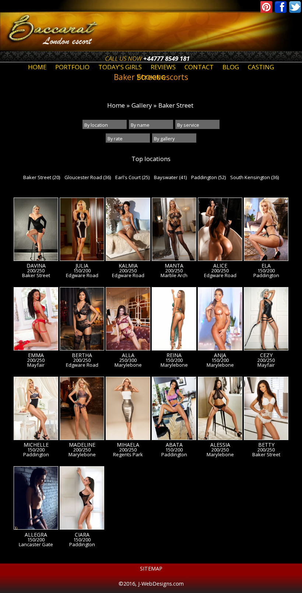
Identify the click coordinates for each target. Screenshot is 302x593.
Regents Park (128, 454)
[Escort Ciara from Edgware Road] (82, 499)
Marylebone (128, 365)
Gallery (141, 105)
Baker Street (175, 105)
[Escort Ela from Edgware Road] (266, 230)
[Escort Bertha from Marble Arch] (82, 320)
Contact (199, 67)
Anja (220, 355)
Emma (36, 355)
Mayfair (36, 365)
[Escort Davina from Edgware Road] (36, 230)
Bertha (82, 355)
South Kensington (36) (254, 177)
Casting (261, 67)
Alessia (220, 444)
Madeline (82, 444)
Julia (82, 265)
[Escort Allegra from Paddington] (36, 499)
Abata (174, 444)
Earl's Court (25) (132, 177)
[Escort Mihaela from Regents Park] (128, 409)
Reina (174, 355)
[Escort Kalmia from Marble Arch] (128, 230)
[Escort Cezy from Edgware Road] (266, 320)
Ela (266, 265)
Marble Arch (174, 275)
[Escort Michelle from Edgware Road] (36, 409)
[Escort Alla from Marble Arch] (128, 320)
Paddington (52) (208, 177)
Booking (151, 77)
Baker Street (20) (41, 177)
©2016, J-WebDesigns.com (151, 583)
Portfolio (72, 67)
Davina (36, 265)
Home (37, 67)
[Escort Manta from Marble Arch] (174, 230)
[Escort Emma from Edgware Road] (36, 320)
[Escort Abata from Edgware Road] (174, 409)
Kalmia (128, 265)
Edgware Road (82, 275)
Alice (220, 265)
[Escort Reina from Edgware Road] (174, 320)
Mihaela (128, 444)
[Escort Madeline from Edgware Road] (82, 409)
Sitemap (151, 568)
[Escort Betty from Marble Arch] (266, 409)
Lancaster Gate (36, 544)
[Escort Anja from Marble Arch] (220, 320)
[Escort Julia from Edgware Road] (82, 230)
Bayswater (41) (170, 177)
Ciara (82, 534)
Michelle (36, 444)
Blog (230, 67)
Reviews (163, 67)
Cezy (266, 355)
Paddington (266, 275)
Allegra (36, 534)
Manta (174, 265)
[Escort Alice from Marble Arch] (220, 230)
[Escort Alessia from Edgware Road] (220, 409)
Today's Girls (120, 67)
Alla (128, 355)
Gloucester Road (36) (87, 177)
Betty (266, 444)
